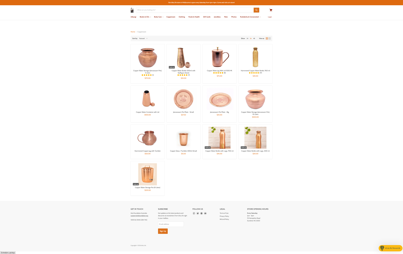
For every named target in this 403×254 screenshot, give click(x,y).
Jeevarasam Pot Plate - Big (219, 112)
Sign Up (163, 231)
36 (251, 38)
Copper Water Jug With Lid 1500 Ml (219, 71)
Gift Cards (206, 17)
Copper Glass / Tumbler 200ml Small (183, 151)
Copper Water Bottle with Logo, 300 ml (255, 151)
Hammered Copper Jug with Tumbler (148, 151)
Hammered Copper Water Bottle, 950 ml (255, 71)
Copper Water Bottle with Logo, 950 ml (219, 151)
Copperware (170, 17)
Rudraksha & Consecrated (249, 17)
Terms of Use (224, 213)
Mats (226, 17)
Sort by (134, 38)
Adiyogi (133, 17)
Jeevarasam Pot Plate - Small (183, 112)
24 (247, 38)
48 (254, 38)
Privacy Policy (224, 216)
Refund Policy (224, 219)
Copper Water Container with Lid (147, 112)
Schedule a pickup (8, 253)
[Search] (256, 10)
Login (270, 17)
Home (133, 32)
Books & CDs (145, 17)
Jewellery (217, 17)
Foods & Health (194, 17)
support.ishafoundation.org (139, 216)
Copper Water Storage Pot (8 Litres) (147, 187)
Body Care (158, 17)
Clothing (182, 17)
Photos (234, 17)
